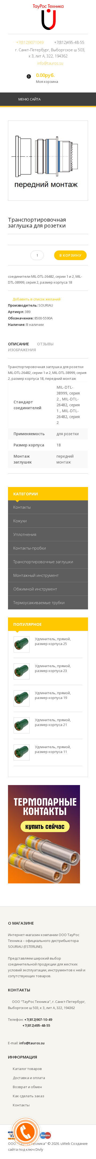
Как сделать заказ (28, 1096)
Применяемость (29, 433)
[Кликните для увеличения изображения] (48, 161)
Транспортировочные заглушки (43, 561)
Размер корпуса (29, 444)
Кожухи (20, 520)
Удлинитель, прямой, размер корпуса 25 (53, 641)
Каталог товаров (27, 1068)
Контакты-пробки (29, 548)
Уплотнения (24, 534)
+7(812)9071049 (29, 42)
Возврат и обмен (27, 1086)
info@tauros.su (50, 63)
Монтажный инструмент (36, 575)
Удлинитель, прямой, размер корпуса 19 (53, 695)
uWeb (65, 1143)
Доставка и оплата (29, 1077)
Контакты (22, 507)
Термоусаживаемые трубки (39, 602)
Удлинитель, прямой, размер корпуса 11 (53, 749)
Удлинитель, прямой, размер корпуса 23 (53, 668)
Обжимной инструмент (35, 589)
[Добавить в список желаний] (34, 299)
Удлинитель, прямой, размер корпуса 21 (53, 722)
